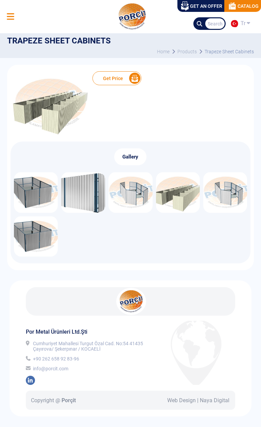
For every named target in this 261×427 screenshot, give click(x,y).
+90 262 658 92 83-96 (56, 358)
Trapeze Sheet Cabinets (229, 51)
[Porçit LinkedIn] (30, 380)
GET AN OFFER (206, 6)
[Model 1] (130, 211)
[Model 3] (36, 211)
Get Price (113, 78)
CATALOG (248, 6)
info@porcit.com (50, 368)
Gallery (130, 157)
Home (163, 51)
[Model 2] (83, 211)
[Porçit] (10, 17)
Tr (242, 24)
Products (187, 51)
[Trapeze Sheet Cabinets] (50, 134)
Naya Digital (214, 400)
